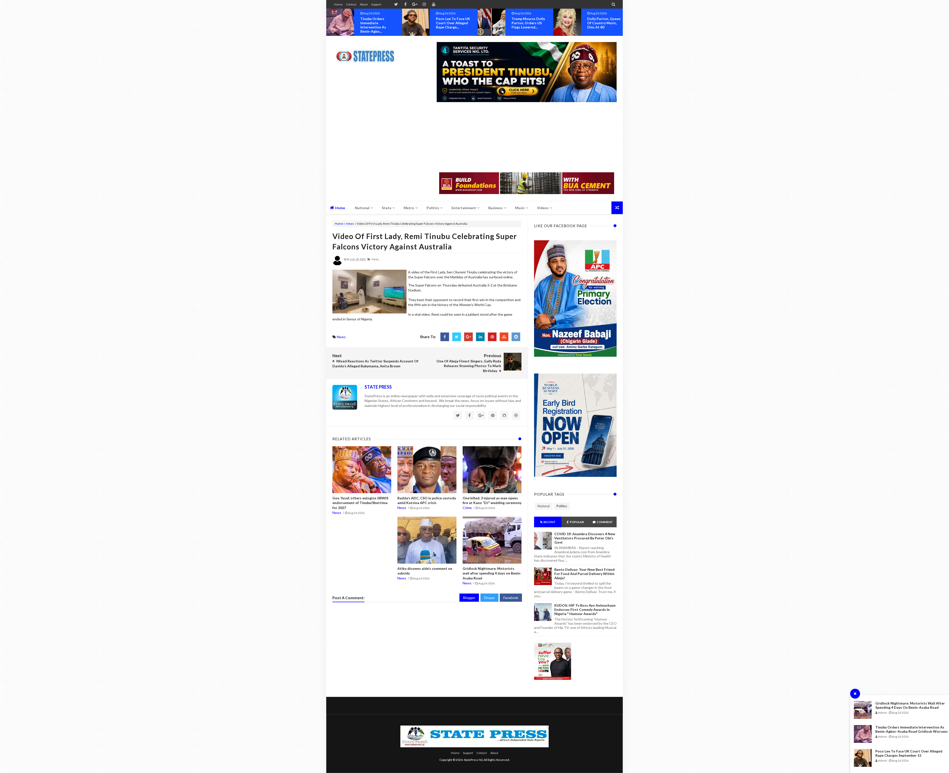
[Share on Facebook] (444, 337)
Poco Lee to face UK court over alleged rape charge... (377, 23)
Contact (351, 4)
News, (375, 259)
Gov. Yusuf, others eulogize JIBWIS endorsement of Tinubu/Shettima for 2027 (360, 503)
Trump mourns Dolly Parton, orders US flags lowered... (452, 23)
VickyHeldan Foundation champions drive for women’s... (604, 25)
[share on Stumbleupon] (504, 337)
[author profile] (337, 264)
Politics (562, 506)
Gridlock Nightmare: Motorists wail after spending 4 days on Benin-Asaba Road (910, 705)
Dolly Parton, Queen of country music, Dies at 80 (528, 23)
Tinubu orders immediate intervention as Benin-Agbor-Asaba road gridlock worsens (911, 729)
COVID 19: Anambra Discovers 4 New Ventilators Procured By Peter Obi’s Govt (584, 538)
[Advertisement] (527, 137)
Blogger (469, 598)
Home (338, 4)
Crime (467, 508)
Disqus (489, 598)
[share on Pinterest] (492, 337)
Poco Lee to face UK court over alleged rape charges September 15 (908, 753)
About (364, 4)
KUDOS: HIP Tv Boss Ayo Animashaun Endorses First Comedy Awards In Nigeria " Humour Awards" (585, 609)
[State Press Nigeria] (367, 53)
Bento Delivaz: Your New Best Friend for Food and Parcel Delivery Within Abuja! (584, 573)
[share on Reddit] (516, 337)
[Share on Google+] (468, 337)
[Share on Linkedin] (480, 337)
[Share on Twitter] (456, 337)
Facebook (510, 598)
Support (376, 4)
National (544, 506)
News (350, 223)
